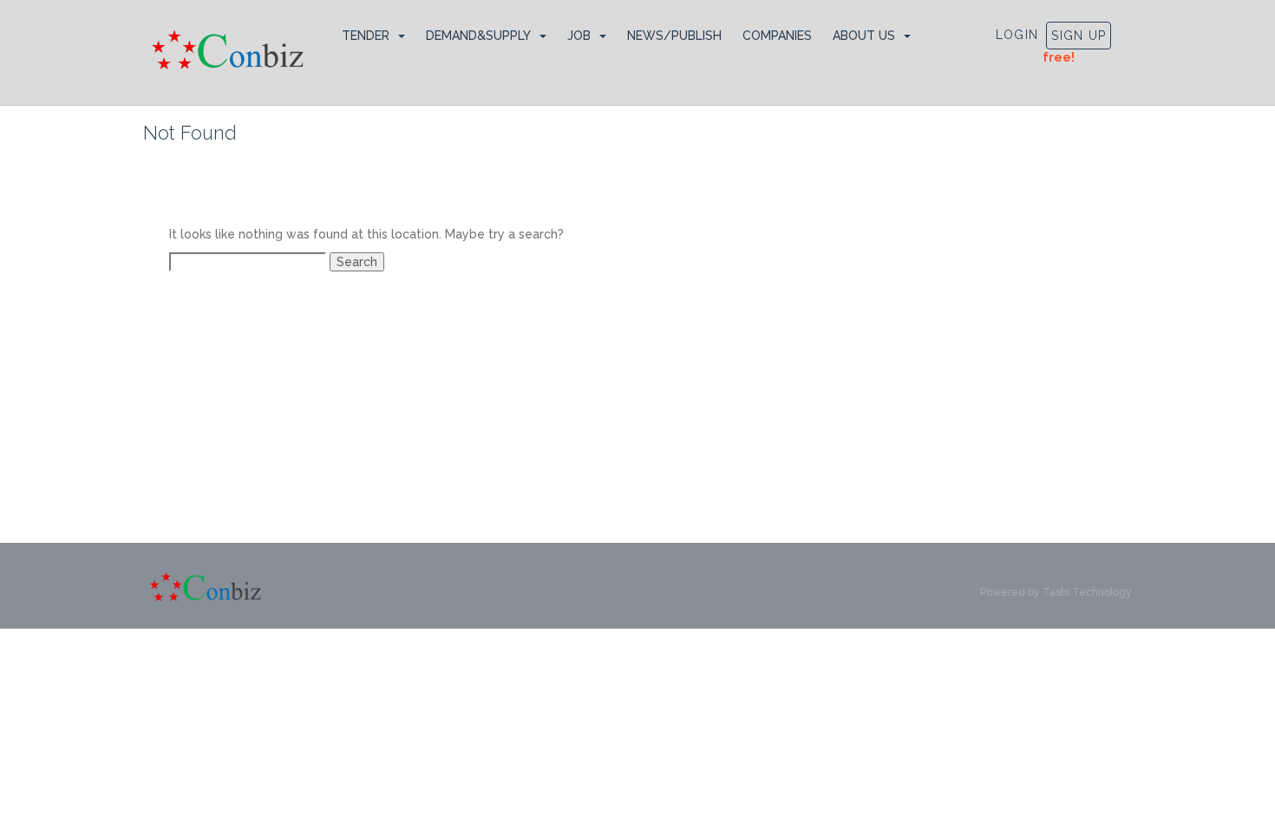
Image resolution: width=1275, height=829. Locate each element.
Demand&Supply (478, 35)
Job (579, 35)
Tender (365, 35)
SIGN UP (1078, 35)
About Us (864, 35)
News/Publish (674, 35)
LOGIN (1017, 35)
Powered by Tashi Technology (1056, 592)
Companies (777, 35)
